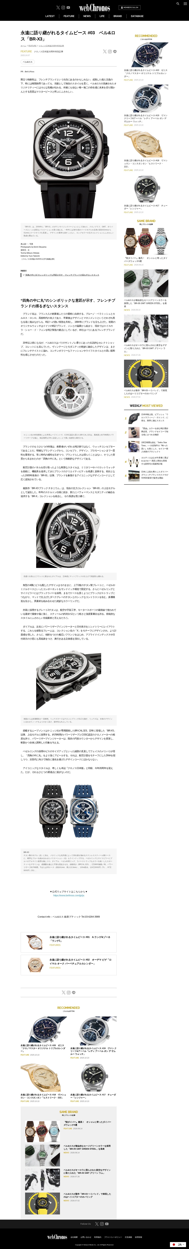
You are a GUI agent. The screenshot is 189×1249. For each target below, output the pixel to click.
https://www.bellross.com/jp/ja (68, 895)
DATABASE (137, 16)
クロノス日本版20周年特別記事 (51, 46)
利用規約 (97, 1237)
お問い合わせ (86, 1237)
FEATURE (69, 16)
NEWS (87, 16)
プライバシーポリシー (113, 1237)
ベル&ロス (27, 62)
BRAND (118, 16)
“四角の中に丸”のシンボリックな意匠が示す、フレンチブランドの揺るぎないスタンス (62, 275)
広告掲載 (128, 1237)
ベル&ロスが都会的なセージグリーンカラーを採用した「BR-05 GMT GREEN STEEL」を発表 (145, 303)
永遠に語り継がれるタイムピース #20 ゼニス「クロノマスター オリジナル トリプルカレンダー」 (43, 1048)
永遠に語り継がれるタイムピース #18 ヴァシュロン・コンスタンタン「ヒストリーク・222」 (145, 163)
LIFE (102, 16)
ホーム (23, 46)
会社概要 (74, 1237)
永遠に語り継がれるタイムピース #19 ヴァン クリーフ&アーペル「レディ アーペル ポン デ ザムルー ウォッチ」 (93, 1051)
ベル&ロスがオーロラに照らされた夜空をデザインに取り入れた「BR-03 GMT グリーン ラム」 (145, 348)
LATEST (50, 16)
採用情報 (138, 1237)
